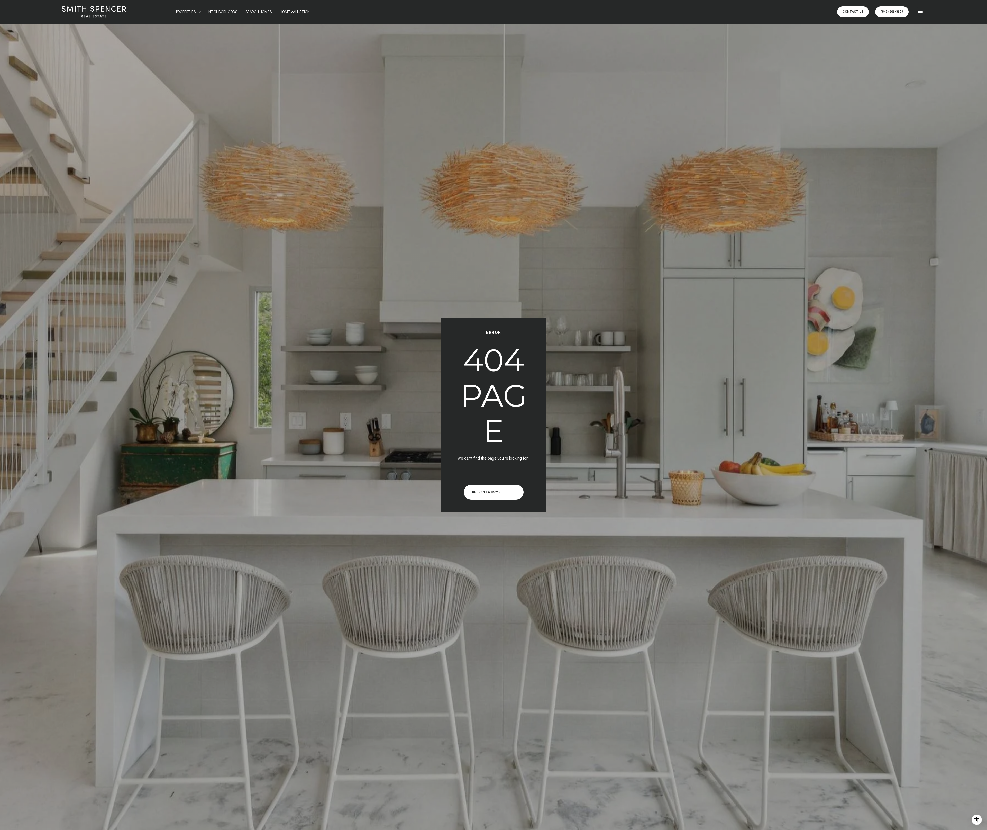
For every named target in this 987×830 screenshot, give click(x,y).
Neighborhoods (222, 12)
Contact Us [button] (853, 11)
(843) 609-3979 (892, 11)
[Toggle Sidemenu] (920, 12)
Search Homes (258, 12)
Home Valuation (295, 12)
